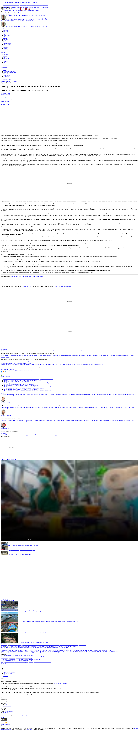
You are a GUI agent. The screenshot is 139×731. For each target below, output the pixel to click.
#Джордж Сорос (28, 370)
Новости (5, 54)
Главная (5, 28)
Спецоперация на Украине (10, 71)
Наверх (2, 717)
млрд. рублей (4, 662)
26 (2, 655)
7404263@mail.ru (8, 711)
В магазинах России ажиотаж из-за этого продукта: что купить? (21, 538)
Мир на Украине (7, 74)
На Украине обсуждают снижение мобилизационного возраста (20, 385)
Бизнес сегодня (7, 42)
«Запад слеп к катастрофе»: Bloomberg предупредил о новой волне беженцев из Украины (27, 390)
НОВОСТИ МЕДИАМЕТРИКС (9, 459)
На (1, 655)
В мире (5, 40)
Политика (5, 30)
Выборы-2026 (6, 75)
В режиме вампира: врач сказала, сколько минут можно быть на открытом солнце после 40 (25, 5)
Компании (6, 65)
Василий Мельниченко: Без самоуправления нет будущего (45, 434)
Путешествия (6, 35)
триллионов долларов (7, 658)
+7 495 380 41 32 (7, 712)
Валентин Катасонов (6, 415)
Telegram (63, 286)
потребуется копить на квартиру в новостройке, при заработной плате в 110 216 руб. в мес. (27, 656)
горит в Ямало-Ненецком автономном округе (21, 660)
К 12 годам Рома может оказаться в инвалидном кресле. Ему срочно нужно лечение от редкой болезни (78, 350)
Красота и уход (7, 77)
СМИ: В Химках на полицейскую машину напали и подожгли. (23, 545)
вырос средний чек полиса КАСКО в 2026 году (21, 655)
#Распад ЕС (12, 370)
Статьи (5, 56)
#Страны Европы (19, 370)
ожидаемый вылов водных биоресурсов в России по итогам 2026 (23, 659)
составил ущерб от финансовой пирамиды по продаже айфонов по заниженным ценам (29, 662)
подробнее (29, 729)
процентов (6, 655)
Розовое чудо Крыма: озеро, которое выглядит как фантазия (48, 652)
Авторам (5, 674)
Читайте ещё (4, 349)
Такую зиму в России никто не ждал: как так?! (19, 554)
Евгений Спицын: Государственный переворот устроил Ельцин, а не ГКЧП (67, 645)
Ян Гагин (44, 19)
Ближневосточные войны (9, 72)
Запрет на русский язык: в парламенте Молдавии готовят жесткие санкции (23, 388)
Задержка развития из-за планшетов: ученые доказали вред (18, 20)
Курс (2, 14)
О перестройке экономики (7, 407)
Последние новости (5, 376)
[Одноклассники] (3, 97)
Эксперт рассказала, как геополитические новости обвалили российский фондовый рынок (27, 382)
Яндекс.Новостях (27, 286)
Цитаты (5, 62)
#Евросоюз (6, 370)
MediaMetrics (69, 286)
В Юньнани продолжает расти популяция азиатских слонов (33, 642)
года (3, 656)
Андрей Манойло (5, 101)
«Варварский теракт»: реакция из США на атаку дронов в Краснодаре (20, 2)
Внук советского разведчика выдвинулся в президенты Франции (17, 361)
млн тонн (4, 659)
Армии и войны (7, 34)
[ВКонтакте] (1, 97)
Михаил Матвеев (5, 428)
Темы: (4, 70)
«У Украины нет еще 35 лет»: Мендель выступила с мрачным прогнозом (21, 12)
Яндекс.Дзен (57, 286)
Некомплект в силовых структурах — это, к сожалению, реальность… (24, 19)
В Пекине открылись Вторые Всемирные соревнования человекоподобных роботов (39, 611)
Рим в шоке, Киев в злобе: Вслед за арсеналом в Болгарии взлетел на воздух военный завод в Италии (77, 364)
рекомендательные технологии (30, 715)
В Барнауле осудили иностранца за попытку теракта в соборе (20, 389)
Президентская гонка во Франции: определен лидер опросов (16, 363)
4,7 (1, 659)
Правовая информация (9, 672)
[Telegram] (5, 97)
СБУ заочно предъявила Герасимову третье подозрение (18, 384)
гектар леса (7, 660)
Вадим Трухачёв (5, 104)
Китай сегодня (7, 79)
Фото (4, 57)
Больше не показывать (38, 729)
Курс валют (6, 76)
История (5, 49)
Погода (5, 48)
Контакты (5, 676)
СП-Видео (6, 58)
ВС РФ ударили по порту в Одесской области (16, 381)
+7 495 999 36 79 (7, 706)
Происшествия (7, 44)
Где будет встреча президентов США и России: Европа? (21, 550)
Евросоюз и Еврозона (11, 81)
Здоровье (5, 39)
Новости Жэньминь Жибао (7, 600)
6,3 (1, 656)
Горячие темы (4, 67)
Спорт (5, 38)
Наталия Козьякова (5, 402)
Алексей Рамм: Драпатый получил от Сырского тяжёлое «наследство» (58, 646)
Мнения (3, 646)
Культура (5, 47)
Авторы (5, 59)
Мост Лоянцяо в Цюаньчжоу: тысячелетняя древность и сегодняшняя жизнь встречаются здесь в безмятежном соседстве (48, 621)
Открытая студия (5, 645)
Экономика (6, 32)
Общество (5, 31)
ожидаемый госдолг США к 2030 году (22, 658)
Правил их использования (60, 683)
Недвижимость (7, 43)
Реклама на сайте (7, 673)
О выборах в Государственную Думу (10, 420)
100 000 (2, 660)
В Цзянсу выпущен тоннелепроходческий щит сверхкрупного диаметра (36, 632)
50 (1, 658)
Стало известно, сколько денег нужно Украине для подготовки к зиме (22, 380)
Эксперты (5, 61)
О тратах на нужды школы (7, 394)
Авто (4, 36)
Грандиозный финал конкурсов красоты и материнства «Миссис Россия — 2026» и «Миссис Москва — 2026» (84, 650)
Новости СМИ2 (4, 599)
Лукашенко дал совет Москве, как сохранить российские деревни (27, 276)
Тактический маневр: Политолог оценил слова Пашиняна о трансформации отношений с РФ (28, 379)
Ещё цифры (3, 663)
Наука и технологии (8, 45)
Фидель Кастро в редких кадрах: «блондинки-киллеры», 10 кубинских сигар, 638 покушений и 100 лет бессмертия (89, 651)
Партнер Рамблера (5, 724)
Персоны (5, 63)
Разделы (3, 52)
